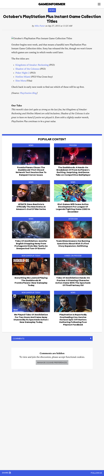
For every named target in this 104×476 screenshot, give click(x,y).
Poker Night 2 (22, 73)
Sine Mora (20, 81)
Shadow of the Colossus (27, 69)
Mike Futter (40, 26)
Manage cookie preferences (52, 362)
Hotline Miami (22, 77)
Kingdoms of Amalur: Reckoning (32, 65)
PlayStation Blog (28, 93)
